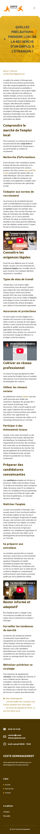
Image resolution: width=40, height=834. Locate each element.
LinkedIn (25, 397)
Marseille (6, 816)
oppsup (27, 170)
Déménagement (16, 698)
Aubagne (6, 812)
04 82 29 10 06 (14, 729)
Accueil (7, 785)
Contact (8, 793)
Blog (7, 698)
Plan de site (9, 789)
